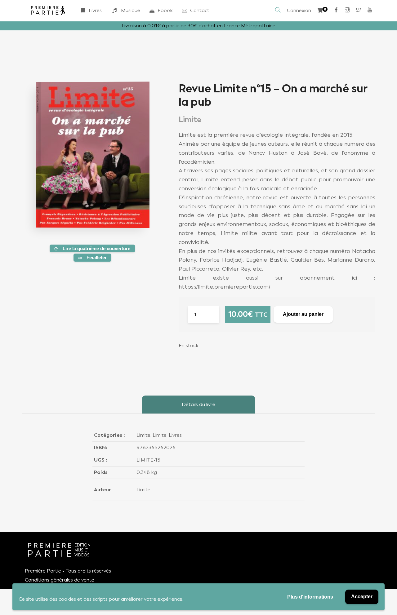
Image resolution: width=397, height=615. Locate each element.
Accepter (361, 596)
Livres (95, 10)
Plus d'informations (310, 597)
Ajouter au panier (303, 314)
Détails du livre (198, 404)
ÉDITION (82, 545)
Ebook (165, 10)
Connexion (299, 10)
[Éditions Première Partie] (48, 10)
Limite (143, 435)
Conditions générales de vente (59, 580)
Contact (199, 10)
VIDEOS (82, 555)
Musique (130, 10)
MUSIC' (81, 550)
